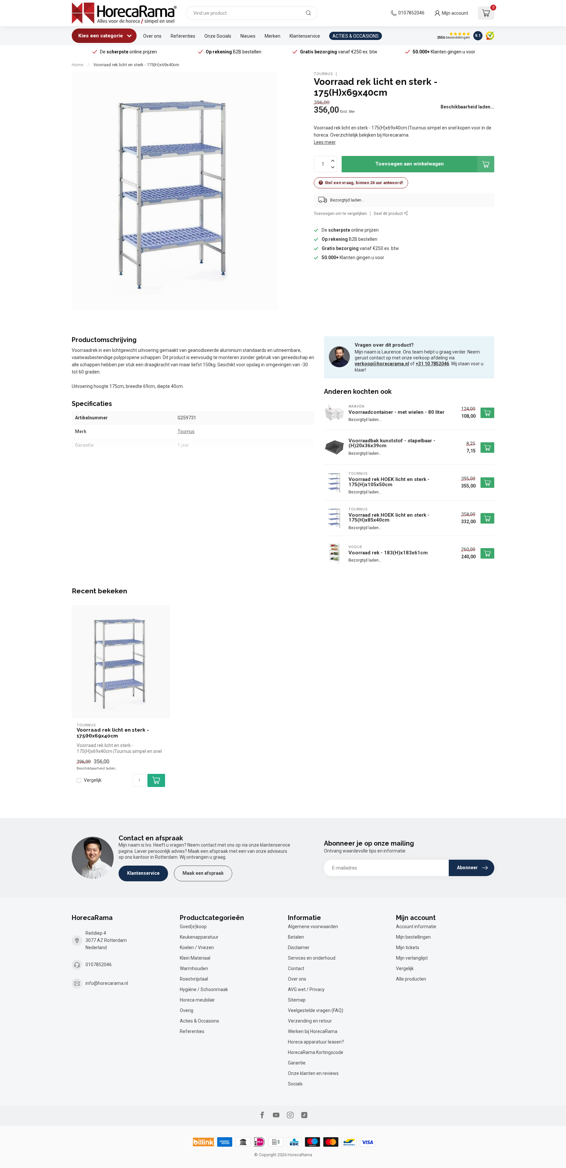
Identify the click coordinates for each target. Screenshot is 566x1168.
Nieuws (247, 36)
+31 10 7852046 (432, 363)
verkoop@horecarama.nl (382, 363)
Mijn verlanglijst (412, 958)
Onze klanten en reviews (313, 1073)
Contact (296, 968)
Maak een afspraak (203, 873)
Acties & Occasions (199, 1021)
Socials (295, 1083)
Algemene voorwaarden (313, 926)
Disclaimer (299, 947)
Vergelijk (93, 780)
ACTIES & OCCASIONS (355, 36)
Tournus (323, 74)
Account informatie (416, 926)
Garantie (297, 1062)
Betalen (296, 937)
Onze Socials (217, 36)
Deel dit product (389, 213)
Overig (186, 1010)
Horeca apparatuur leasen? (316, 1041)
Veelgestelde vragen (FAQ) (315, 1010)
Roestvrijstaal (194, 979)
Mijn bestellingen (413, 937)
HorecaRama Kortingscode (315, 1052)
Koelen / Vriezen (197, 947)
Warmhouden (194, 968)
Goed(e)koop (193, 926)
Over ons (152, 36)
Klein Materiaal (195, 958)
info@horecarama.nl (106, 983)
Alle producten (411, 979)
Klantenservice (305, 36)
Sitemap (297, 1000)
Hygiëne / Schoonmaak (204, 989)
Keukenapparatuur (199, 937)
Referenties (183, 36)
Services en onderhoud (311, 958)
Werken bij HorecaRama (312, 1031)
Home (77, 64)
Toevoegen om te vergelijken (340, 213)
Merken (272, 36)
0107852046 (411, 12)
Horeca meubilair (197, 1000)
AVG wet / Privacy (306, 989)
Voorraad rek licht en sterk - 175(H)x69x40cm (136, 64)
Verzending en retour (310, 1021)
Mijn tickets (407, 947)
